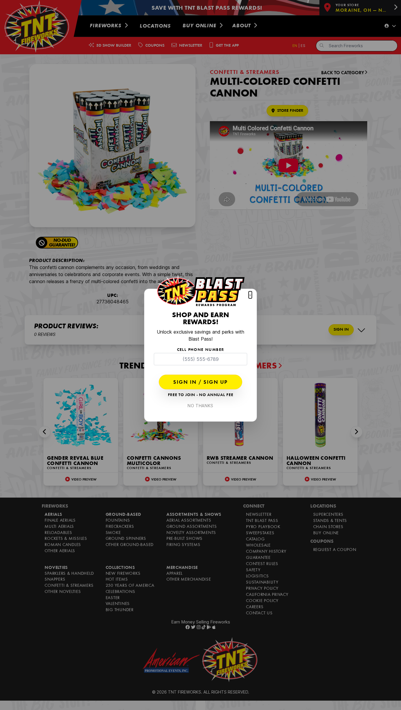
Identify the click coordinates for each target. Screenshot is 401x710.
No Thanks (200, 405)
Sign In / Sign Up (200, 382)
